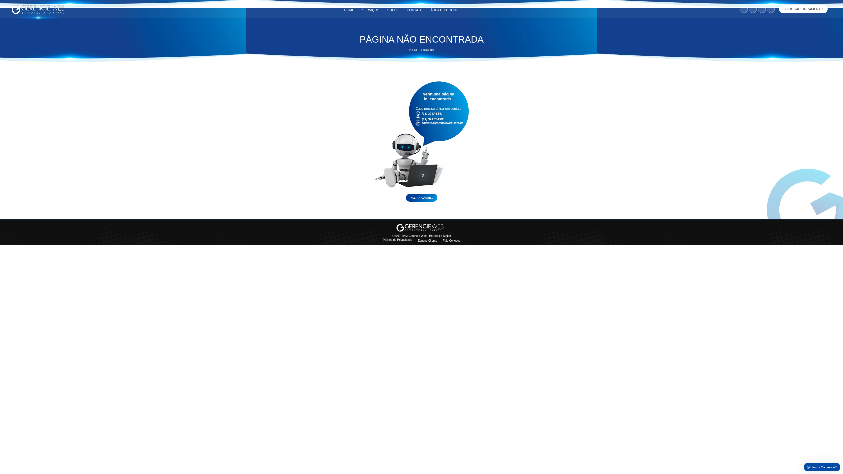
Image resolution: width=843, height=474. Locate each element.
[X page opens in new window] (762, 9)
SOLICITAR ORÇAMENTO (803, 9)
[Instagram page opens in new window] (753, 9)
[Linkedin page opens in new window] (771, 9)
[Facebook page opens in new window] (744, 9)
